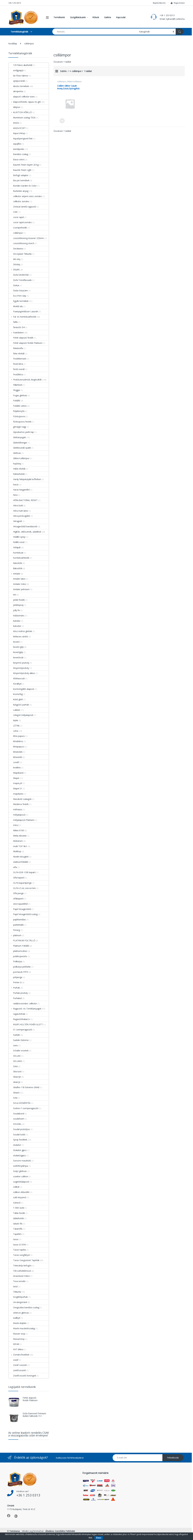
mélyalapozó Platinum (23, 820)
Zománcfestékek (21, 1354)
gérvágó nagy (19, 426)
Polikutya (17, 961)
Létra (15, 730)
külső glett (18, 699)
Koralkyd (17, 683)
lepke (15, 720)
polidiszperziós (20, 956)
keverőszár (18, 657)
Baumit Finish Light (22, 170)
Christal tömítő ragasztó (24, 206)
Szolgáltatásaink (78, 17)
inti (14, 594)
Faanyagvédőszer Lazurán (25, 311)
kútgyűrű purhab (21, 704)
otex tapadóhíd (20, 903)
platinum (17, 935)
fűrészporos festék (22, 421)
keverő (16, 641)
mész (15, 825)
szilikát (16, 1186)
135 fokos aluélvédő (22, 65)
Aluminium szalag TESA (24, 117)
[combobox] (95, 31)
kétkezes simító (20, 636)
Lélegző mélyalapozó (23, 715)
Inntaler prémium (21, 589)
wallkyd (16, 1317)
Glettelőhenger (20, 442)
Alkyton (16, 107)
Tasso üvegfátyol (21, 1255)
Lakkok (16, 709)
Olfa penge (18, 893)
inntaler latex (19, 578)
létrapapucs (18, 746)
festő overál (18, 369)
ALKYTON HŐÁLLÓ (22, 112)
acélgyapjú (18, 70)
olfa (15, 867)
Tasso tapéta (19, 1249)
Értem (98, 1538)
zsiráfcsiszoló (19, 1370)
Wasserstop (19, 1339)
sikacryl (16, 1082)
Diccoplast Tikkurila (22, 253)
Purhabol (17, 998)
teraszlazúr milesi (21, 1275)
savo (15, 1045)
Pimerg (16, 930)
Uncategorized (20, 1302)
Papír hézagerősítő (22, 909)
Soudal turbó (19, 1134)
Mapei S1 (17, 788)
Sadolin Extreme (21, 1040)
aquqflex (17, 143)
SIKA (15, 1066)
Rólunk (95, 17)
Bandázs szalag (20, 154)
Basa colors (18, 159)
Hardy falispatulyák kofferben (27, 479)
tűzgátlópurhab (20, 1296)
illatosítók (17, 568)
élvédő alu (18, 306)
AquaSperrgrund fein (23, 138)
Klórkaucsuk (19, 678)
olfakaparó (18, 898)
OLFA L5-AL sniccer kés (24, 888)
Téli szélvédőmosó (22, 1270)
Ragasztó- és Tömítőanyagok (27, 1008)
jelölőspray (18, 605)
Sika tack (17, 1071)
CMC (15, 211)
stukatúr (17, 1144)
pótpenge (17, 977)
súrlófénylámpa (20, 1165)
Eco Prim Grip (19, 295)
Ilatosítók (17, 563)
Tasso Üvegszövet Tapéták (26, 1260)
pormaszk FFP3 (20, 972)
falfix (15, 322)
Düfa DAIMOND (21, 274)
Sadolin (16, 1034)
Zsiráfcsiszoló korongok (24, 1375)
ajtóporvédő (19, 80)
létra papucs (19, 736)
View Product (61, 120)
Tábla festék (19, 1213)
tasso (15, 1239)
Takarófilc (18, 1228)
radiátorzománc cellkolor (25, 1003)
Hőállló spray (19, 536)
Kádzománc (19, 615)
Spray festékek (20, 1139)
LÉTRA (16, 725)
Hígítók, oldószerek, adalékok (27, 531)
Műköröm (18, 841)
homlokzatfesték (21, 557)
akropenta (18, 91)
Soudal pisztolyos (21, 1129)
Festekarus (14, 1531)
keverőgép (18, 652)
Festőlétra (18, 374)
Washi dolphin (19, 1323)
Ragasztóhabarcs (21, 1019)
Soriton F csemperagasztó (25, 1108)
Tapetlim (17, 1234)
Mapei (16, 778)
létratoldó (17, 751)
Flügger (16, 390)
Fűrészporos (19, 416)
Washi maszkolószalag (24, 1328)
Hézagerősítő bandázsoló (25, 526)
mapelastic (18, 793)
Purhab (16, 987)
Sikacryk (17, 1076)
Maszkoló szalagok (22, 799)
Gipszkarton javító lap (23, 432)
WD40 (16, 1344)
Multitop (17, 851)
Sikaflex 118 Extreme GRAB (26, 1087)
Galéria (107, 17)
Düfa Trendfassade (22, 280)
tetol (15, 1286)
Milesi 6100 (18, 830)
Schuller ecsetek (20, 1050)
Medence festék (20, 804)
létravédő (17, 757)
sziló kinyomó (19, 1197)
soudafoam (18, 1118)
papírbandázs (19, 919)
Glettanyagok (19, 437)
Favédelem (18, 332)
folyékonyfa (18, 411)
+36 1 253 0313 (14, 3)
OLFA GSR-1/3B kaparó (24, 872)
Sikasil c (17, 1092)
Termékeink (59, 17)
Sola (15, 1097)
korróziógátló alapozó (23, 689)
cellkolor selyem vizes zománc (27, 196)
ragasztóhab (19, 1013)
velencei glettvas (21, 1312)
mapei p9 (17, 783)
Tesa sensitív (19, 1281)
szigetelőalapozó (21, 1181)
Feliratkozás (173, 1457)
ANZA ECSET (19, 128)
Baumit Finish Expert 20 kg (25, 164)
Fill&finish (17, 384)
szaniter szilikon (20, 1176)
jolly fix (16, 610)
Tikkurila (17, 1291)
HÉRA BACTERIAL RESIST (25, 500)
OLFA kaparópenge (22, 882)
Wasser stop (19, 1333)
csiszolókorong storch (23, 243)
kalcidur (16, 620)
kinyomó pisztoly (21, 662)
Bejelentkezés (159, 3)
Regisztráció (179, 3)
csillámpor (61, 81)
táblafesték (18, 1218)
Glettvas (17, 453)
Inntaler (16, 573)
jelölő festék (19, 599)
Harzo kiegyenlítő (21, 489)
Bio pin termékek (21, 180)
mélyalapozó (19, 814)
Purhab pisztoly (20, 992)
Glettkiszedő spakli (22, 447)
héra (15, 494)
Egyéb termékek (20, 301)
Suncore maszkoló (22, 1160)
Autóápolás (18, 149)
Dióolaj (16, 264)
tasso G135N (19, 1244)
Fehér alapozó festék (23, 337)
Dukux (16, 285)
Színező (16, 1202)
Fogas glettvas (20, 395)
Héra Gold (18, 505)
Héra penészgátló (21, 515)
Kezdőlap (12, 43)
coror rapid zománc (22, 222)
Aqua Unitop (19, 133)
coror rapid (18, 217)
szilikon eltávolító (21, 1192)
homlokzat (18, 552)
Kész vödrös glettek (22, 631)
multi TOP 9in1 (20, 846)
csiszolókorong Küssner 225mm (28, 238)
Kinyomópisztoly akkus (24, 673)
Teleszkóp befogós (22, 1265)
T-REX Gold (18, 1207)
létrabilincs (18, 741)
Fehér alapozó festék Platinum (27, 343)
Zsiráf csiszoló (20, 1365)
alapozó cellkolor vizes (24, 96)
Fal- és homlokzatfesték (24, 316)
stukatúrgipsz (19, 1155)
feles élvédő (18, 353)
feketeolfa (18, 348)
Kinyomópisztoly (21, 668)
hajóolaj (17, 463)
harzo (16, 484)
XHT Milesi (18, 1349)
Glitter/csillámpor (74, 81)
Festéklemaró (19, 358)
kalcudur (17, 626)
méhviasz (17, 809)
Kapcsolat (121, 17)
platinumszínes (20, 951)
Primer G (17, 982)
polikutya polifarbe (22, 966)
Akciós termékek (21, 86)
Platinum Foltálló (21, 945)
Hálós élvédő (19, 468)
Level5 (16, 762)
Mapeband (18, 772)
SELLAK (17, 1055)
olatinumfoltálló (20, 861)
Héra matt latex (20, 510)
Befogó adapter (20, 175)
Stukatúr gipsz (20, 1150)
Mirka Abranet (20, 835)
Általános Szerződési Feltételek (60, 1531)
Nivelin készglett (21, 856)
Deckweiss (18, 248)
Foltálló (16, 400)
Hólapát (17, 547)
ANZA (16, 122)
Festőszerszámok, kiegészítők (27, 379)
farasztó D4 (18, 327)
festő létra (18, 363)
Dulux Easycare (20, 290)
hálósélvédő (18, 474)
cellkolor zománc (21, 201)
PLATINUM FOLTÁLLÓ (24, 940)
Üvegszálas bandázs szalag (26, 1307)
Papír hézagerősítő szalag (25, 914)
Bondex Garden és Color (25, 185)
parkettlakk (18, 924)
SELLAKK (17, 1061)
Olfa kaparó (18, 877)
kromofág (18, 694)
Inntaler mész (19, 584)
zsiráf (15, 1359)
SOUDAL (17, 1124)
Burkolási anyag (20, 191)
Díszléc (16, 269)
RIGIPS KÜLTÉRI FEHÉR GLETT (28, 1024)
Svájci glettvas (20, 1171)
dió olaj (16, 259)
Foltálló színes (20, 405)
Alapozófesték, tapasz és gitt (27, 101)
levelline (17, 767)
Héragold (17, 521)
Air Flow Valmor (20, 75)
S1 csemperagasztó (22, 1029)
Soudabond (18, 1113)
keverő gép (18, 646)
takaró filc (17, 1223)
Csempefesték (20, 227)
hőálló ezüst (19, 542)
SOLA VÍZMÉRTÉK (21, 1103)
